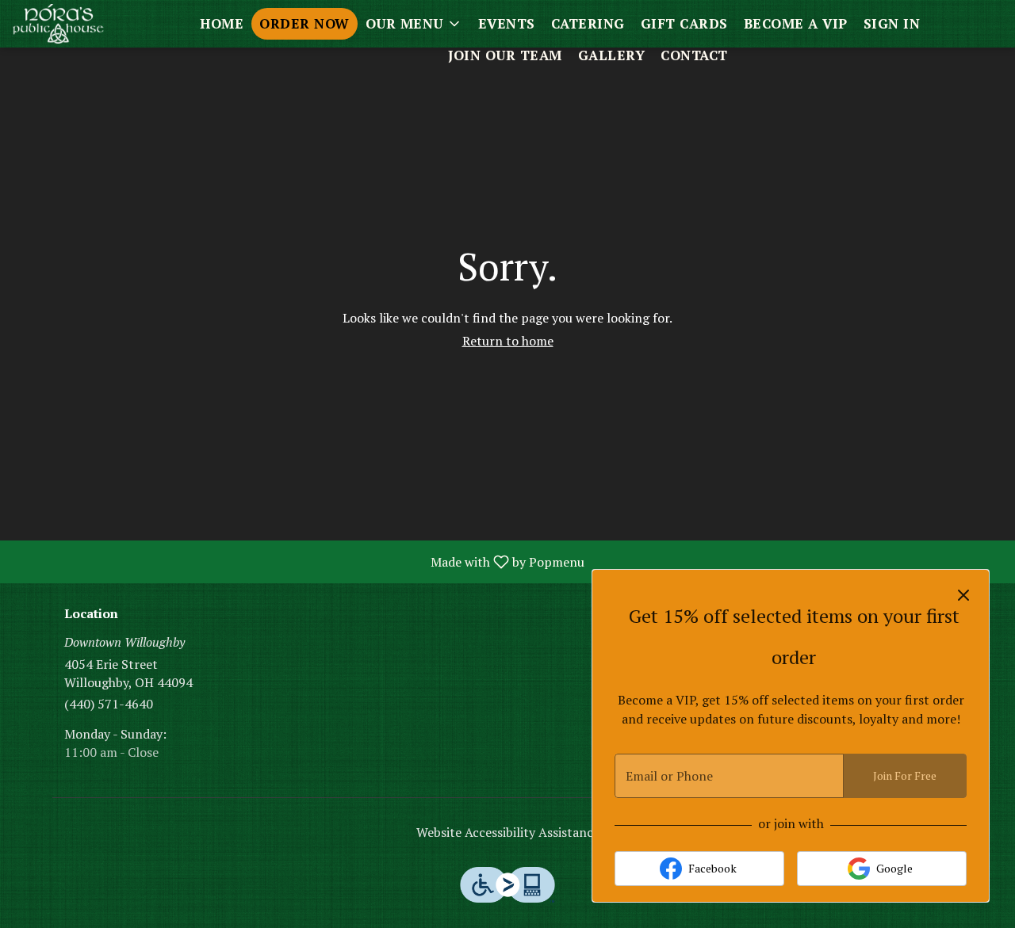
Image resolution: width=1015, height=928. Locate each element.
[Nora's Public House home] (84, 24)
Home (221, 23)
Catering (588, 23)
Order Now (304, 23)
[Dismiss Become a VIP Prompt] (963, 595)
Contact (694, 55)
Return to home (507, 340)
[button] (414, 24)
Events (506, 23)
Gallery (611, 55)
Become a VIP (796, 23)
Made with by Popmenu (298, 561)
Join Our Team (505, 55)
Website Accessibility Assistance (507, 832)
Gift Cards (684, 23)
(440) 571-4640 (108, 703)
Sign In (892, 23)
